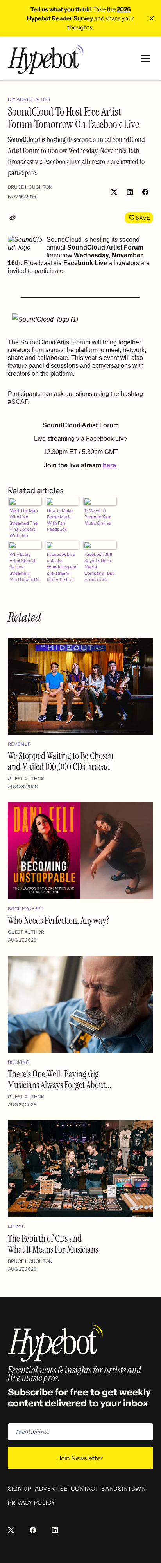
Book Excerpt (26, 909)
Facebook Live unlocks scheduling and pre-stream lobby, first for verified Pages (62, 566)
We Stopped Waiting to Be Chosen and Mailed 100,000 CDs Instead (60, 761)
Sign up (20, 1488)
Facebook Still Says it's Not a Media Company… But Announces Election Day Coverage (99, 566)
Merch (16, 1227)
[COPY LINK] (14, 217)
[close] (151, 18)
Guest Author (26, 779)
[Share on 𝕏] (114, 192)
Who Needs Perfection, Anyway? (58, 920)
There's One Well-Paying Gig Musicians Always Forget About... (59, 1079)
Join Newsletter (80, 1458)
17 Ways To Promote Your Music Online (97, 517)
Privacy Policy (31, 1502)
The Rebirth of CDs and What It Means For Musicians (53, 1243)
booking (18, 1062)
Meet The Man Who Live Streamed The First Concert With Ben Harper (23, 522)
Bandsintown (123, 1488)
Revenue (19, 744)
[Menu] (145, 58)
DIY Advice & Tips (29, 99)
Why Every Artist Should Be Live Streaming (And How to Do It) (24, 566)
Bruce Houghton (30, 187)
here (109, 465)
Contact (84, 1488)
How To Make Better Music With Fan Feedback (60, 520)
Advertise (51, 1488)
